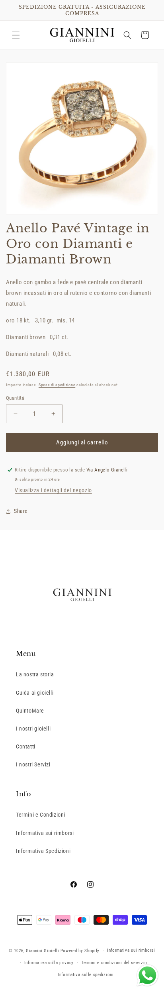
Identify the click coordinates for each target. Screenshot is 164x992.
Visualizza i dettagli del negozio (53, 490)
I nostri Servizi (33, 764)
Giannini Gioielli (42, 950)
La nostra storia (35, 674)
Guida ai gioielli (34, 692)
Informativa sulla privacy (49, 962)
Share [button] (21, 511)
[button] (16, 35)
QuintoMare (30, 710)
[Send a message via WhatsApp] (147, 975)
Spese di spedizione (57, 385)
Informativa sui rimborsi (45, 833)
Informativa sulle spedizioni (86, 974)
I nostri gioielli (33, 728)
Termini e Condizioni (40, 814)
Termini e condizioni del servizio (114, 962)
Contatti (25, 746)
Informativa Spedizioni (43, 851)
